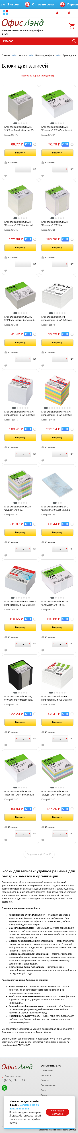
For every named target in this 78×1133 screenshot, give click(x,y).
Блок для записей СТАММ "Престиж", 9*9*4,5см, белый (19, 793)
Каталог (8, 41)
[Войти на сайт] (70, 13)
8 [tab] (64, 408)
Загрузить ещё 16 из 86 (39, 854)
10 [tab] (70, 408)
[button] (5, 13)
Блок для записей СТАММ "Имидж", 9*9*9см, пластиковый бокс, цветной (18, 508)
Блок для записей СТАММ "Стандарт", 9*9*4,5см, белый (56, 129)
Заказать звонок (12, 1076)
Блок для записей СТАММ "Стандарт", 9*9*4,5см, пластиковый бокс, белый (54, 603)
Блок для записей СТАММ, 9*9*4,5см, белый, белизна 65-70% (20, 319)
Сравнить (13, 162)
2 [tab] (19, 123)
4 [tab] (24, 123)
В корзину (20, 152)
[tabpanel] (20, 105)
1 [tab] (15, 123)
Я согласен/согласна (58, 1112)
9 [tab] (67, 408)
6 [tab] (64, 313)
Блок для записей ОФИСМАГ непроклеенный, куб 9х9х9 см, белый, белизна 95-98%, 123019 (19, 414)
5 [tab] (26, 123)
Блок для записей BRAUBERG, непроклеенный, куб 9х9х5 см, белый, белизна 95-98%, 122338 (20, 603)
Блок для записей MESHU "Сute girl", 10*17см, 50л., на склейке (55, 508)
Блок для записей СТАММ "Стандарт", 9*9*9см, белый (18, 223)
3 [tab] (21, 123)
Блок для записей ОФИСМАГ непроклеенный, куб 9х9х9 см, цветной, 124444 (56, 414)
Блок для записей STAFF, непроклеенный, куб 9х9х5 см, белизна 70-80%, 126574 (56, 319)
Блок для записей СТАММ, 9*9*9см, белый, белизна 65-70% (19, 129)
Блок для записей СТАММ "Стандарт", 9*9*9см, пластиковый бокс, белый (54, 224)
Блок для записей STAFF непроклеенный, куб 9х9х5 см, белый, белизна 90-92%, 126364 (56, 698)
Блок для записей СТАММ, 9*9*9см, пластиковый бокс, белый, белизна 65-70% (18, 698)
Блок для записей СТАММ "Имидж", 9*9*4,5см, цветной (56, 793)
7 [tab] (62, 408)
